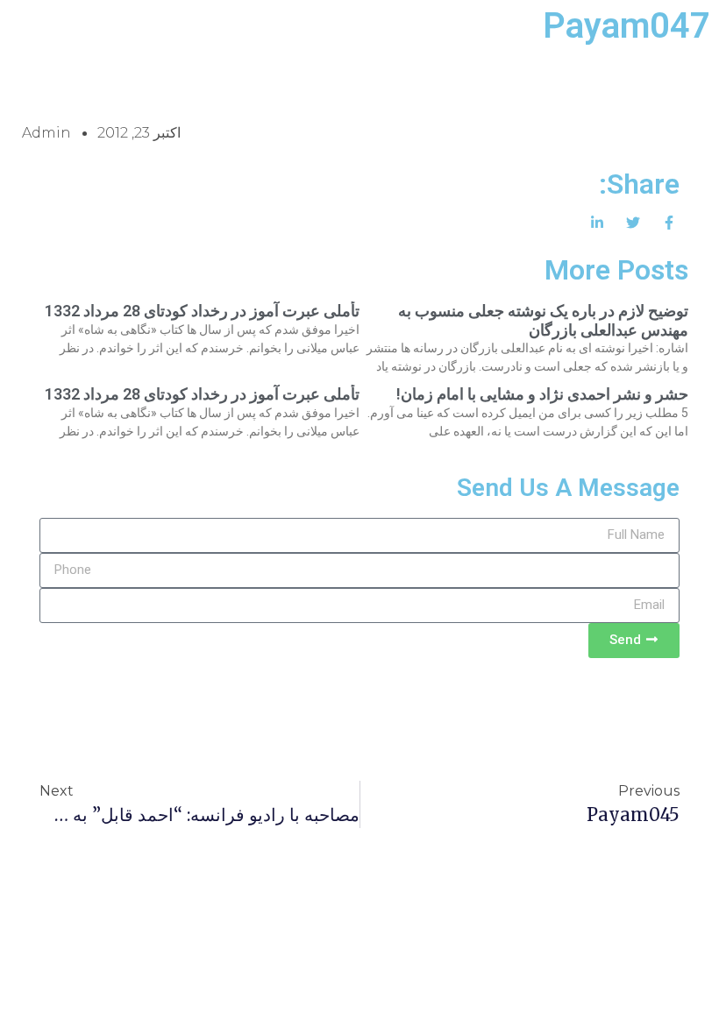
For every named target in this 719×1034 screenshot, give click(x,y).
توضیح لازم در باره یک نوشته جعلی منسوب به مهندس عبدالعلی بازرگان (543, 320)
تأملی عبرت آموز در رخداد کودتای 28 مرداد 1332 (202, 310)
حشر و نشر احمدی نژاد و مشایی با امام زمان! (542, 394)
